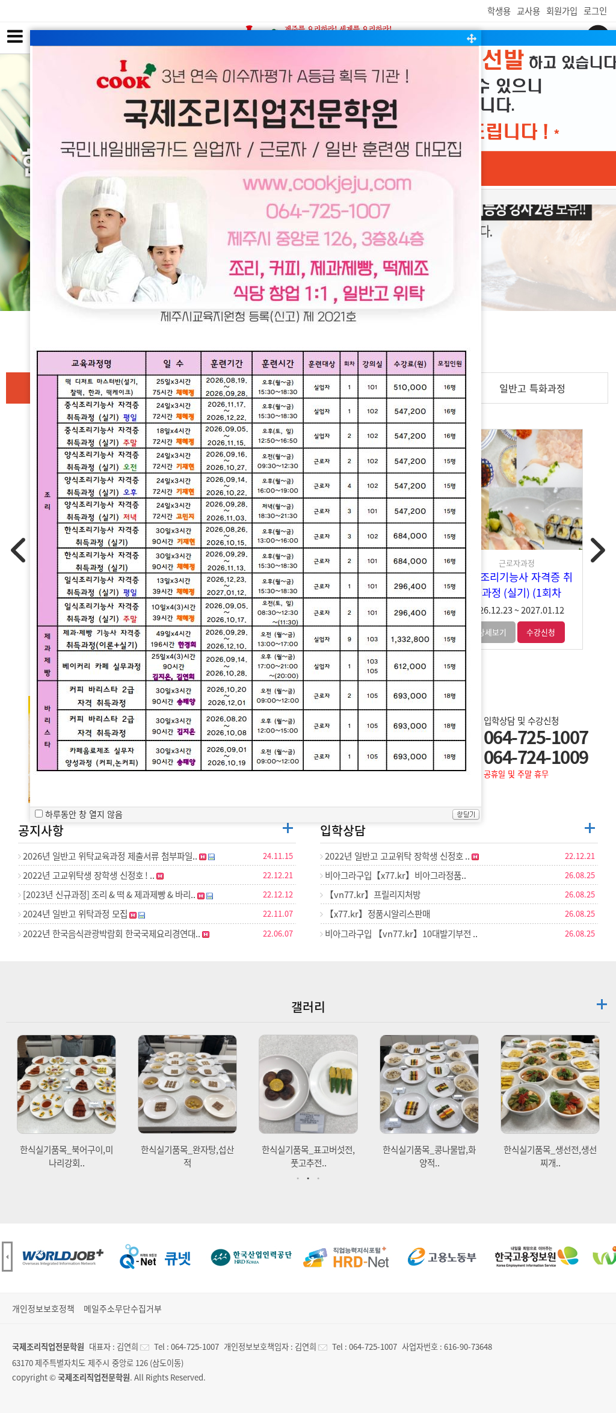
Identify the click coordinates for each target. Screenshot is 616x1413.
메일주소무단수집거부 (123, 1308)
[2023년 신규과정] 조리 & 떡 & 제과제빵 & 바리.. (109, 894)
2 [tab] (310, 1178)
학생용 (499, 10)
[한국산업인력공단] (251, 1257)
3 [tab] (320, 1178)
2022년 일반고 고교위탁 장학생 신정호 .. (397, 856)
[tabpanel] (66, 1102)
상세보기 (492, 632)
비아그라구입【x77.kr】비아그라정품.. (394, 875)
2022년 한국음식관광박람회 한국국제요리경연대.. (111, 933)
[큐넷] (156, 1257)
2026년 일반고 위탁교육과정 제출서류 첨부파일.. (110, 856)
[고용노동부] (441, 1257)
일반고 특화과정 (532, 388)
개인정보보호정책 (43, 1308)
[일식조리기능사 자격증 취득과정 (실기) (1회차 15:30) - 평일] (516, 489)
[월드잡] (61, 1257)
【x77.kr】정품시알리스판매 (376, 913)
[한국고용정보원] (536, 1257)
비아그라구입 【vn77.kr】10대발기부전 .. (400, 933)
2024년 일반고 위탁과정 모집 (75, 913)
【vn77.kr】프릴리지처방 (371, 894)
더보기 (288, 828)
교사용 (528, 10)
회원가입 (562, 10)
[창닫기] (465, 815)
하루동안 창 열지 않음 (84, 814)
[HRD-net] (346, 1257)
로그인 (595, 10)
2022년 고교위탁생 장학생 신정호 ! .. (88, 875)
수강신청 (540, 632)
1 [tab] (300, 1178)
